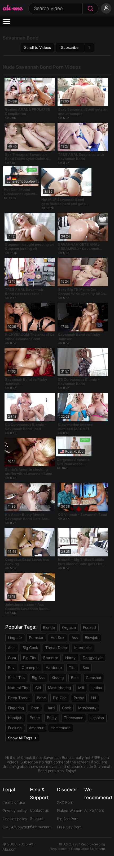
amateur (36, 727)
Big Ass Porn (67, 818)
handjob (15, 717)
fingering (16, 708)
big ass (38, 677)
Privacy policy (15, 810)
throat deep (56, 647)
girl (38, 687)
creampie (30, 667)
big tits (29, 657)
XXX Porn (65, 802)
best (75, 677)
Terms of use (14, 802)
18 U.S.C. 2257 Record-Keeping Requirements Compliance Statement (77, 846)
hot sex (57, 637)
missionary (87, 708)
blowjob (91, 637)
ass (75, 637)
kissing (58, 677)
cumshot (93, 677)
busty (52, 717)
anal (11, 647)
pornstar (36, 637)
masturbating (59, 687)
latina (96, 687)
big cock (30, 647)
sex (85, 667)
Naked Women (69, 810)
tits (72, 667)
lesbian (97, 717)
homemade (61, 727)
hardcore (54, 667)
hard (50, 708)
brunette (50, 657)
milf (81, 687)
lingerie (15, 637)
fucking (15, 727)
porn (35, 708)
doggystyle (93, 657)
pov (11, 667)
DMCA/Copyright (17, 827)
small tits (16, 677)
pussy (79, 697)
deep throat (19, 697)
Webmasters (40, 826)
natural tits (18, 687)
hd (93, 697)
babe (41, 697)
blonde (49, 627)
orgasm (69, 627)
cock (66, 708)
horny (70, 657)
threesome (73, 717)
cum (12, 657)
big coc (60, 697)
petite (35, 717)
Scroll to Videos (37, 47)
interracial (82, 647)
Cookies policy (15, 818)
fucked (89, 627)
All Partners (94, 810)
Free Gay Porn (69, 827)
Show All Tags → (22, 738)
